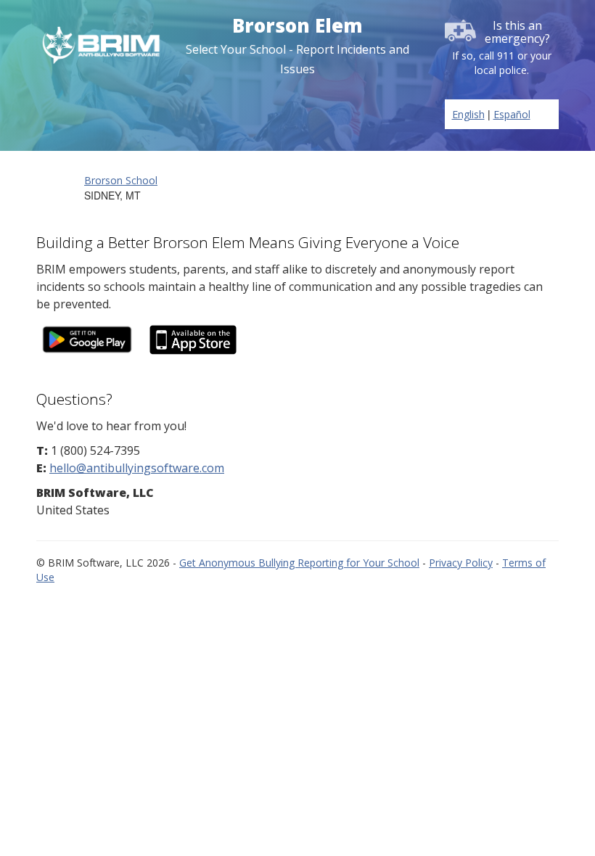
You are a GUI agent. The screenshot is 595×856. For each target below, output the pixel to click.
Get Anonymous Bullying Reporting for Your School (299, 562)
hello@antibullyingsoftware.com (136, 468)
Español (511, 114)
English (468, 114)
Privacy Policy (461, 562)
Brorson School (120, 180)
